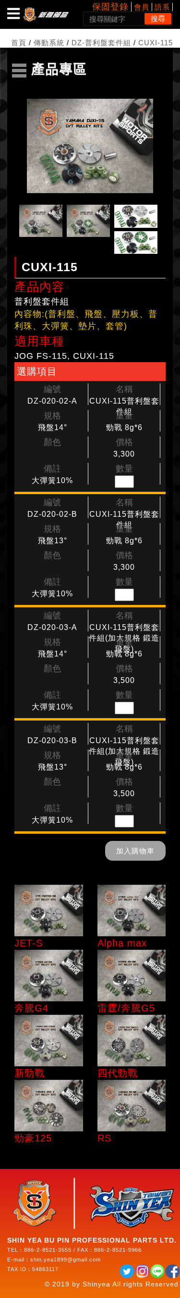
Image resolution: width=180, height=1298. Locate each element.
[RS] (131, 1105)
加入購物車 (135, 851)
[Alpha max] (131, 910)
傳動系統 (49, 43)
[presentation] (41, 220)
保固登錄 (110, 7)
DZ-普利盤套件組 (101, 43)
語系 (162, 7)
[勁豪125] (48, 1105)
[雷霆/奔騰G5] (131, 975)
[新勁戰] (48, 1040)
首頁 (18, 43)
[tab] (41, 221)
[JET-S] (48, 910)
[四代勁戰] (131, 1040)
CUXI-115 (155, 43)
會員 (141, 7)
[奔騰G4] (48, 975)
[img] (13, 13)
